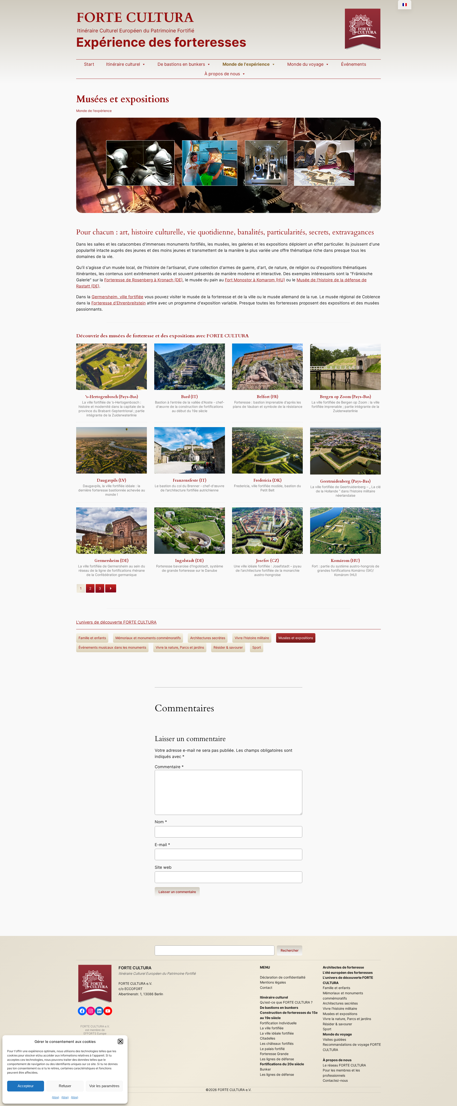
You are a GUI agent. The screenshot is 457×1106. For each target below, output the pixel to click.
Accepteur (26, 1086)
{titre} (55, 1097)
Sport (256, 647)
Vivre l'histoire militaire (252, 638)
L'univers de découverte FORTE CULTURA (116, 622)
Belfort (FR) (267, 396)
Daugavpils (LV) (111, 480)
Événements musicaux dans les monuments (112, 647)
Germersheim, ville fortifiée (117, 296)
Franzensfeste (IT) (189, 480)
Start (89, 64)
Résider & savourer (228, 647)
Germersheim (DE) (111, 560)
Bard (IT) (189, 396)
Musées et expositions (295, 638)
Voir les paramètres (104, 1086)
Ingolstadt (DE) (189, 560)
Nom (161, 821)
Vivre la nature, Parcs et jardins (180, 647)
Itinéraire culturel (123, 64)
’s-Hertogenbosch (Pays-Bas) (111, 396)
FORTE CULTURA (135, 18)
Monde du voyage (305, 64)
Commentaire (169, 766)
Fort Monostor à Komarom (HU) (255, 280)
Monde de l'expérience (246, 64)
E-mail (162, 844)
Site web (163, 867)
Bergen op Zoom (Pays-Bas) (345, 396)
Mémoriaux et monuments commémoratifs (148, 638)
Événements (353, 64)
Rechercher (289, 950)
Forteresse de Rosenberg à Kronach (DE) (143, 280)
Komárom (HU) (345, 560)
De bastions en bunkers (181, 64)
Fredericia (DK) (267, 480)
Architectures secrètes (207, 638)
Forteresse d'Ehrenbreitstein (118, 303)
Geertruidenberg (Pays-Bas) (345, 481)
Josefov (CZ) (267, 560)
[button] (120, 1041)
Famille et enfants (92, 638)
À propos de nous (222, 73)
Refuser (65, 1086)
